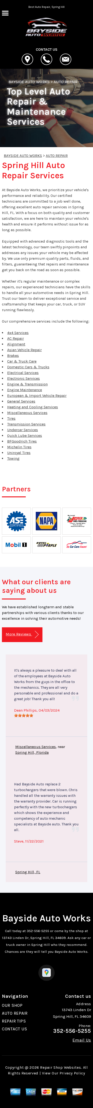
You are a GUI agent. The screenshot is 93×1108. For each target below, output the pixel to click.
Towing (13, 458)
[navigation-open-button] (5, 12)
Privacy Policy (72, 1073)
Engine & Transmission (27, 384)
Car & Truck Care (21, 361)
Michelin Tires (19, 447)
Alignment (16, 344)
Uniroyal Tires (19, 452)
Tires (11, 418)
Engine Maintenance (24, 390)
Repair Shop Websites (60, 1067)
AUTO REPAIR (66, 81)
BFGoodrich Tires (22, 441)
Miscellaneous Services (27, 412)
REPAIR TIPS (14, 1021)
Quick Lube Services (24, 435)
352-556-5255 (38, 931)
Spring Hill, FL (27, 872)
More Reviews (19, 634)
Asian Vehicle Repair (24, 350)
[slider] (23, 715)
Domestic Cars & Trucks (28, 367)
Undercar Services (22, 430)
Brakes (13, 355)
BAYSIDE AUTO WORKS (29, 81)
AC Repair (15, 338)
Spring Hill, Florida (32, 752)
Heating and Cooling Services (32, 407)
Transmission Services (26, 424)
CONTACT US (14, 1029)
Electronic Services (23, 378)
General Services (21, 401)
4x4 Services (18, 332)
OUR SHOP (12, 1005)
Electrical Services (23, 372)
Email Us (81, 1040)
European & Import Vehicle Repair (37, 395)
